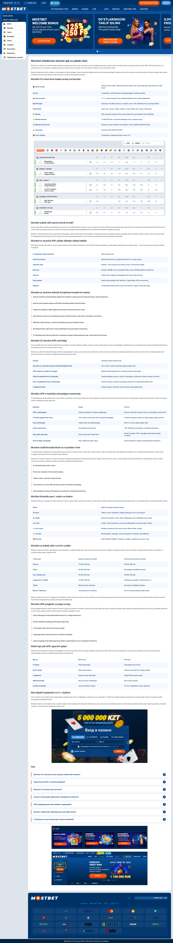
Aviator (83, 903)
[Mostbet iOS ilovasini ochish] (18, 3)
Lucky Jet (114, 903)
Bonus (75, 9)
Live (94, 9)
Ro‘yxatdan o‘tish (59, 9)
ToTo (105, 903)
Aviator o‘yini (95, 903)
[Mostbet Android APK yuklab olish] (15, 3)
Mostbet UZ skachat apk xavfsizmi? (48, 789)
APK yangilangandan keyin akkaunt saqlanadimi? (53, 804)
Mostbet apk (130, 9)
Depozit (116, 9)
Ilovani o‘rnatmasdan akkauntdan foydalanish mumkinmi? (56, 797)
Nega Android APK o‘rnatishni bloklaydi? (49, 782)
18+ (129, 898)
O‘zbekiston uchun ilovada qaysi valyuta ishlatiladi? (54, 819)
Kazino (85, 9)
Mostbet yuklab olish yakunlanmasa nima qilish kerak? (55, 812)
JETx (106, 9)
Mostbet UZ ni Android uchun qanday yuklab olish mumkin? (57, 774)
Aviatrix (144, 9)
